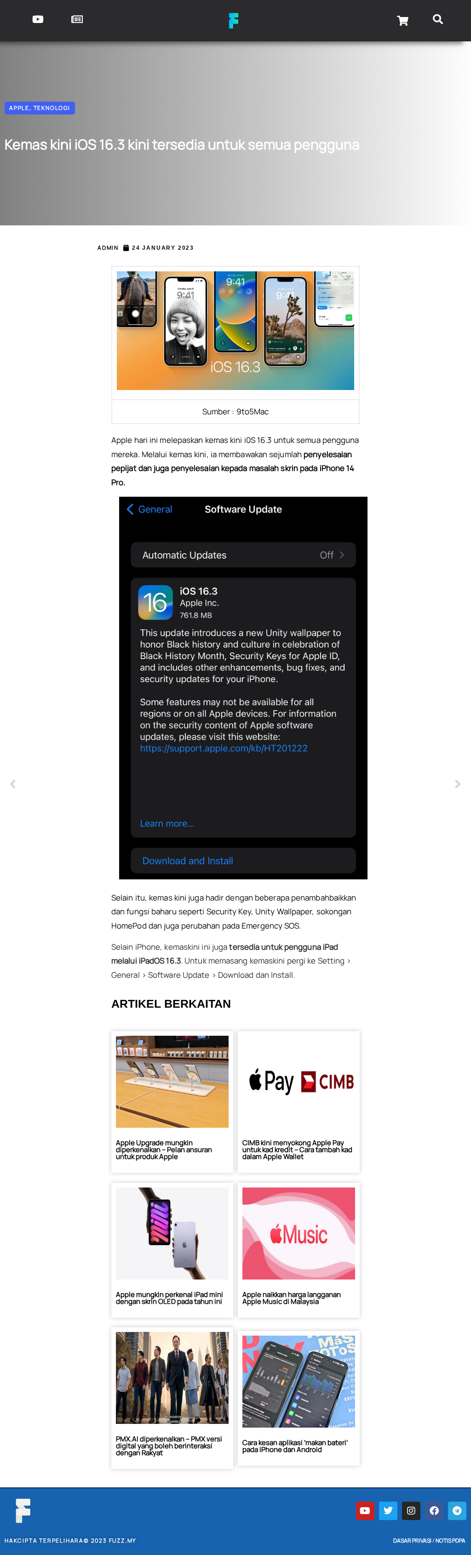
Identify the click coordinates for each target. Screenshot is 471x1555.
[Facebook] (434, 1511)
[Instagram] (411, 1511)
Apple (19, 108)
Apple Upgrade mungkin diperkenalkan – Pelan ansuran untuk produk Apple (164, 1149)
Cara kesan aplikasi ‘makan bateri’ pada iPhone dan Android (295, 1446)
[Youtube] (365, 1511)
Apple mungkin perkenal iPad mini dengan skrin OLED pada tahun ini (169, 1298)
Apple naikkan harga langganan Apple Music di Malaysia (291, 1298)
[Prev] (122, 785)
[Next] (349, 785)
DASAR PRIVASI (412, 1540)
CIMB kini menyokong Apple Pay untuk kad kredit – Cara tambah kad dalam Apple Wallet (297, 1149)
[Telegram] (457, 1511)
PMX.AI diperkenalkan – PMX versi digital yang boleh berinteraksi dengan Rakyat (169, 1445)
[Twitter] (388, 1511)
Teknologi (52, 108)
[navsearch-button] (437, 20)
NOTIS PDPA (450, 1540)
